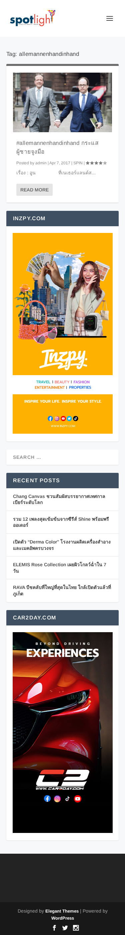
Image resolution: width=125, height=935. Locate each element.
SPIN (78, 163)
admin (41, 163)
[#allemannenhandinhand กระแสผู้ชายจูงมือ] (62, 102)
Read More (34, 189)
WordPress (62, 918)
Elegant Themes (62, 911)
